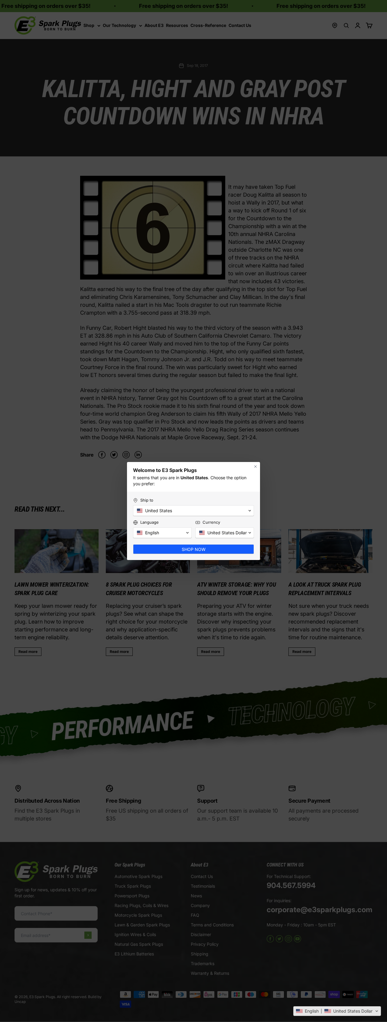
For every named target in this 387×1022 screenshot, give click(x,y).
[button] (337, 1011)
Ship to (146, 500)
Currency (211, 522)
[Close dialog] (255, 466)
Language (149, 522)
